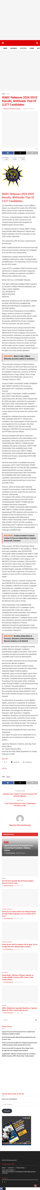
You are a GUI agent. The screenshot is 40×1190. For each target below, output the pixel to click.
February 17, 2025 (28, 108)
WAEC (8, 776)
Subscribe (7, 1111)
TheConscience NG (10, 853)
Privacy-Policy (20, 1167)
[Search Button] (37, 43)
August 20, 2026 (21, 853)
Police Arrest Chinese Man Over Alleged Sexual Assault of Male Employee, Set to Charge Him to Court (19, 914)
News (5, 48)
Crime (32, 48)
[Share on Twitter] (20, 152)
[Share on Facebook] (8, 152)
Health (4, 1005)
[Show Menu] (3, 43)
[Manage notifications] (35, 1185)
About (3, 1167)
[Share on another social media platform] (32, 152)
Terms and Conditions (8, 1170)
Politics (23, 48)
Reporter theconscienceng (12, 108)
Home (3, 94)
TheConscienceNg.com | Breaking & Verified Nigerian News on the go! (19, 1172)
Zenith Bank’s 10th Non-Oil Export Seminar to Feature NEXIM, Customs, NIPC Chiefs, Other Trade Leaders (18, 977)
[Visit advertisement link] (20, 20)
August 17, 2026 (19, 1012)
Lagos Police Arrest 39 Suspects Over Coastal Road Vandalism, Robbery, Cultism (18, 847)
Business (13, 48)
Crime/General (7, 909)
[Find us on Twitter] (4, 1182)
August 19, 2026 (19, 949)
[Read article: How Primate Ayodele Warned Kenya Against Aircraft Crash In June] (20, 867)
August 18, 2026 (19, 982)
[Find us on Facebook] (2, 1182)
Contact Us (11, 1167)
